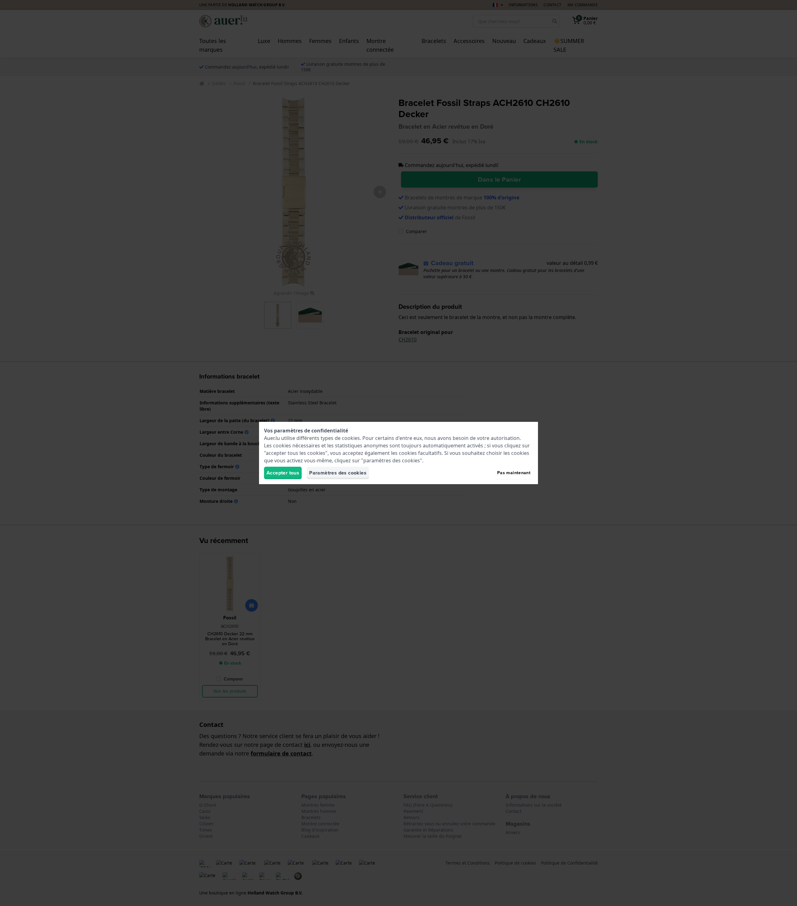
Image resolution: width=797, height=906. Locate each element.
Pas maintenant (514, 473)
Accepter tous (282, 472)
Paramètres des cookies (337, 472)
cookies (351, 438)
